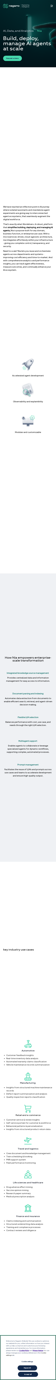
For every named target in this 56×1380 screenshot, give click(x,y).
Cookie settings (27, 1362)
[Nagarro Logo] (16, 6)
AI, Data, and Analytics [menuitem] (18, 31)
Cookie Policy (24, 1350)
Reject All (27, 1368)
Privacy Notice (38, 1350)
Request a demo (12, 58)
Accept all (28, 1374)
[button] (51, 6)
